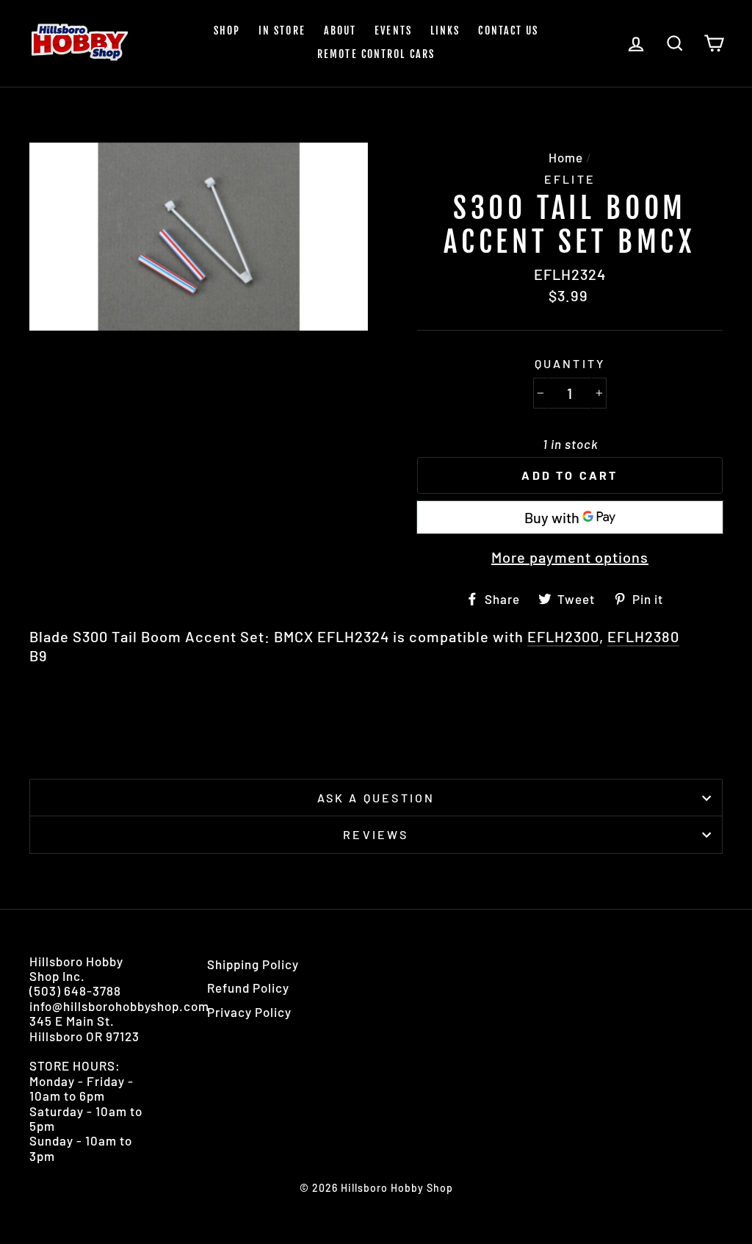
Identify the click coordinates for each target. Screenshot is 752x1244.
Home (566, 157)
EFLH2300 (563, 636)
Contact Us (508, 30)
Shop (227, 30)
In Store (282, 30)
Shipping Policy (253, 964)
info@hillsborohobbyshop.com (119, 1006)
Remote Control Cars (376, 54)
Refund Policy (248, 987)
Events (393, 30)
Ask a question (376, 798)
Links (445, 30)
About (340, 30)
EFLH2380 (643, 636)
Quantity (570, 363)
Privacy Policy (249, 1011)
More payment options (569, 557)
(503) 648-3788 (75, 990)
